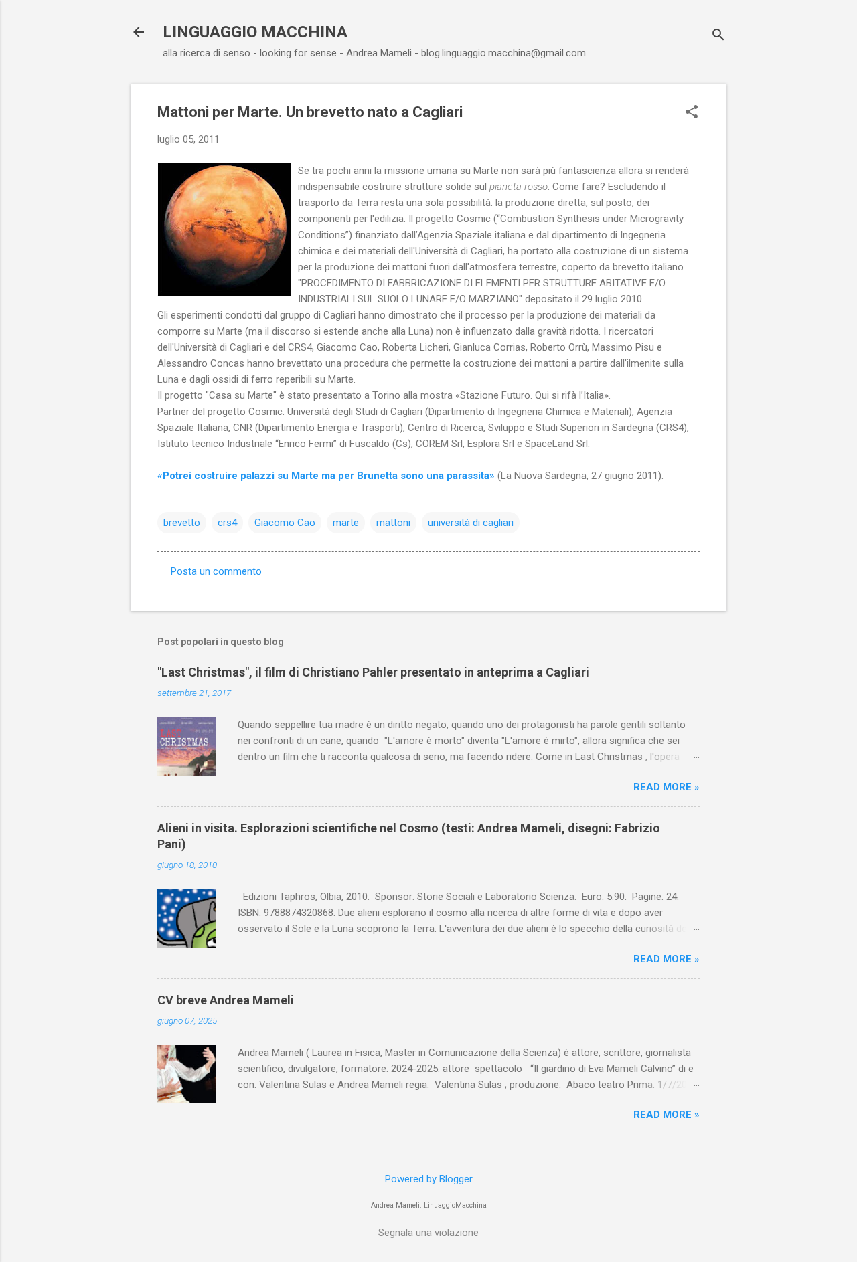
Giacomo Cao (284, 523)
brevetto (181, 523)
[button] (692, 113)
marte (346, 523)
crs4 (227, 523)
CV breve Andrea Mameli (225, 1000)
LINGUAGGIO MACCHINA (255, 32)
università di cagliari (471, 523)
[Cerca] (718, 36)
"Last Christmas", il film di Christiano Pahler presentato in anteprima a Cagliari (373, 672)
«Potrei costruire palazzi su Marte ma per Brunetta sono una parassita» (326, 476)
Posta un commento (216, 571)
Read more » (666, 787)
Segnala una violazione (428, 1233)
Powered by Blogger (429, 1179)
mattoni (393, 523)
